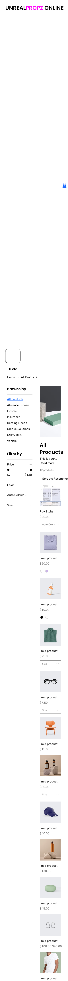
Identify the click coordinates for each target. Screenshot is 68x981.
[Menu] (12, 356)
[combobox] (50, 524)
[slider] (8, 470)
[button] (64, 185)
